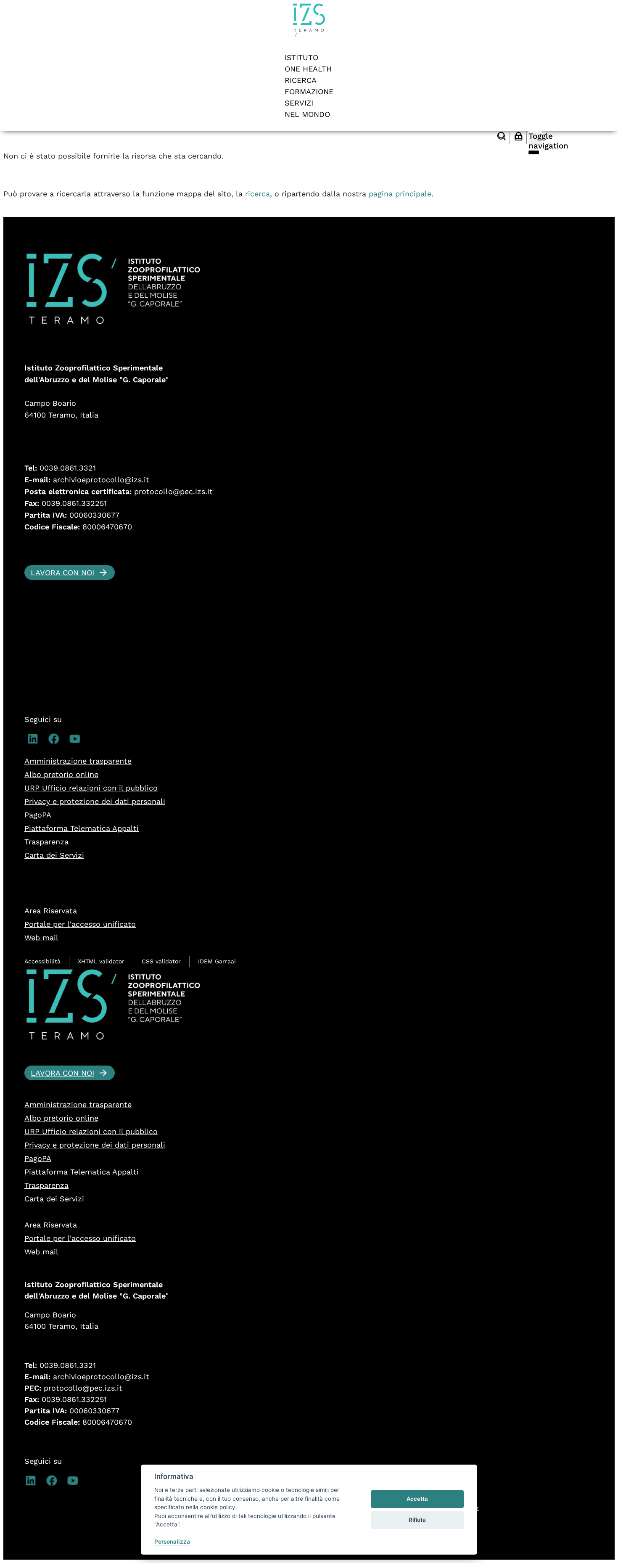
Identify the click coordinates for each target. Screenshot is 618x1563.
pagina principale (400, 193)
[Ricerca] (501, 136)
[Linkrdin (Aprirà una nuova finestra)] (31, 742)
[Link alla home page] (309, 34)
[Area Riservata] (518, 136)
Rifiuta (417, 1519)
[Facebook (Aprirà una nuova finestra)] (52, 742)
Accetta (417, 1498)
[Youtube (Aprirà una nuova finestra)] (73, 742)
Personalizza (172, 1541)
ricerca (257, 193)
